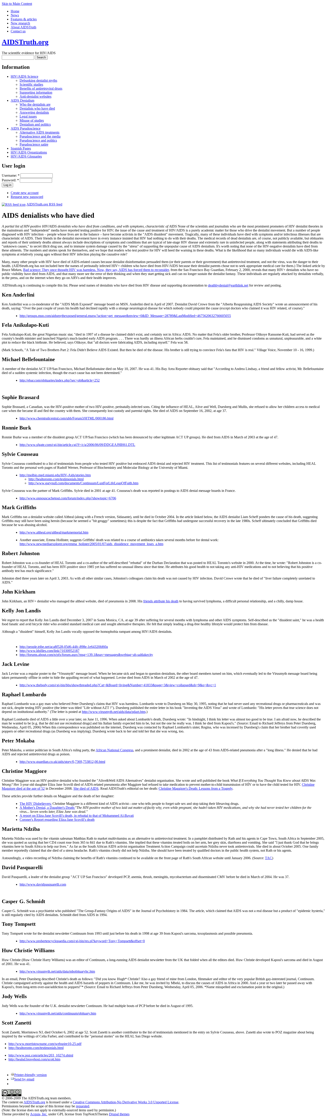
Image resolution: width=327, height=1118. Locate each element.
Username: (11, 175)
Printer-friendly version (30, 1075)
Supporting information (36, 92)
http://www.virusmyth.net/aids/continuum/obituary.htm (58, 1013)
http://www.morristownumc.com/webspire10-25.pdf (44, 1044)
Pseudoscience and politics (38, 140)
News (15, 15)
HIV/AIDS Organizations (29, 152)
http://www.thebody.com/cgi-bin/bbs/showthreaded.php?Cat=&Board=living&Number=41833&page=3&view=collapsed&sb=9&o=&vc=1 (118, 685)
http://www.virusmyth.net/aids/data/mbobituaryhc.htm (57, 971)
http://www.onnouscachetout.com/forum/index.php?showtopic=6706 (68, 498)
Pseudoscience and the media (40, 136)
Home (15, 11)
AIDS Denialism (22, 100)
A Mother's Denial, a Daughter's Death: (47, 807)
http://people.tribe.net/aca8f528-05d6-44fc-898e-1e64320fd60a (64, 647)
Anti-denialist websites (35, 96)
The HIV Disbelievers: (36, 803)
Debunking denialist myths (38, 80)
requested (82, 1106)
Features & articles (24, 19)
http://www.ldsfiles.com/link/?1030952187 (49, 651)
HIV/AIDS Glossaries (26, 156)
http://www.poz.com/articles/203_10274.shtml (40, 1055)
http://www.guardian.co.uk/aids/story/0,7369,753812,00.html (62, 762)
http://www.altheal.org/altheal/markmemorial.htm (54, 532)
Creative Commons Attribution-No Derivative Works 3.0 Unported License (125, 1102)
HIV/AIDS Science (24, 76)
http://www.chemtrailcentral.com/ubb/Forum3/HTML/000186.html (66, 418)
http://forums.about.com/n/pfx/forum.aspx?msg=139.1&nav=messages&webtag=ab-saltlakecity (86, 655)
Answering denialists (34, 112)
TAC (268, 858)
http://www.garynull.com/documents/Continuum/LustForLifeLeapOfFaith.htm (83, 483)
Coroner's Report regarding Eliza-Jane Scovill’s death (57, 819)
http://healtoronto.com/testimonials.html (56, 479)
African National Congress (114, 750)
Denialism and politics (35, 124)
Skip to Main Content (17, 4)
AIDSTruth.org (25, 42)
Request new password (27, 197)
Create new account (24, 193)
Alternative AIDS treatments (39, 132)
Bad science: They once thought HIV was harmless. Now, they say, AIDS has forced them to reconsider (96, 270)
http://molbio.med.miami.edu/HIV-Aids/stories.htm (55, 475)
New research (20, 23)
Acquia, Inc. (38, 1114)
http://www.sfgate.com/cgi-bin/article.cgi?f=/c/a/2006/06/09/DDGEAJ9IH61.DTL (77, 445)
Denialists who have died (37, 108)
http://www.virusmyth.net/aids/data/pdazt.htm (113, 712)
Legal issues (28, 116)
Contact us (18, 31)
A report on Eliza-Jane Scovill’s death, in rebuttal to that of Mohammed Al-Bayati (77, 815)
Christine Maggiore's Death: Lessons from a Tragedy (195, 788)
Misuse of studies (32, 120)
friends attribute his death (160, 601)
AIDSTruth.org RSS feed (44, 204)
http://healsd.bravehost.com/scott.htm (34, 1059)
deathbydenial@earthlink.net (228, 285)
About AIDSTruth (23, 27)
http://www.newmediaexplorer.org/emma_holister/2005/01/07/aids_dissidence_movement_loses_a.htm (91, 544)
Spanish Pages (21, 148)
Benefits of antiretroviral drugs (41, 88)
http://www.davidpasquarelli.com (43, 884)
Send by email (24, 1079)
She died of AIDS (86, 788)
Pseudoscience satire (34, 144)
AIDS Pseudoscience (25, 128)
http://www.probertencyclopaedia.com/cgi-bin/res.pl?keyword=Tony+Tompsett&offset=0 (82, 941)
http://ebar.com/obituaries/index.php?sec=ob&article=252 (60, 380)
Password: (10, 180)
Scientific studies (31, 84)
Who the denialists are (35, 104)
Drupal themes (119, 1114)
